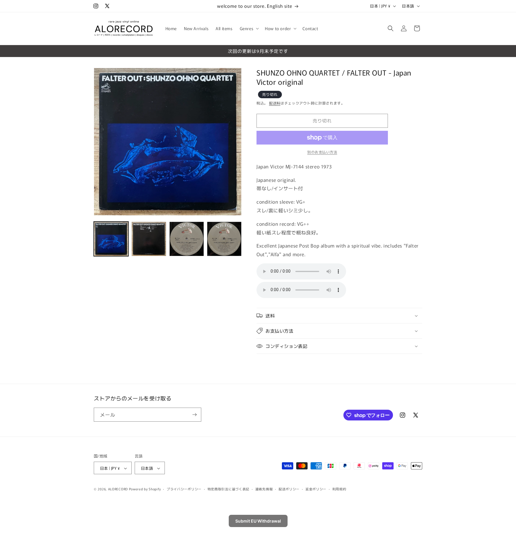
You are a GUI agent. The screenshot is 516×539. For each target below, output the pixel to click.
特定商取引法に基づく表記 (228, 488)
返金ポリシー (315, 488)
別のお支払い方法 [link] (322, 151)
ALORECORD (118, 489)
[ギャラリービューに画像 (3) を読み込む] (186, 239)
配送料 (274, 103)
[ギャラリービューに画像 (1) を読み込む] (111, 239)
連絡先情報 (264, 488)
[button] (249, 28)
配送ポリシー (289, 488)
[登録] (194, 415)
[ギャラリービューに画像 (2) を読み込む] (148, 239)
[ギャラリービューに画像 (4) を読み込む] (224, 239)
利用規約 (339, 488)
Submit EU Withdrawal (258, 520)
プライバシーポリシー (184, 488)
